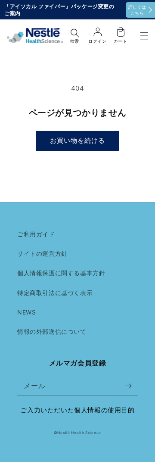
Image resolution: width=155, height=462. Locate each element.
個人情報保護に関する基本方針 (61, 273)
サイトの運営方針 (42, 253)
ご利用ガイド (36, 234)
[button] (144, 35)
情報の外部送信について (52, 331)
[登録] (128, 385)
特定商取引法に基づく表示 (55, 292)
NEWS (26, 312)
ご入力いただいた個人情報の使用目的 (77, 410)
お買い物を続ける (77, 140)
